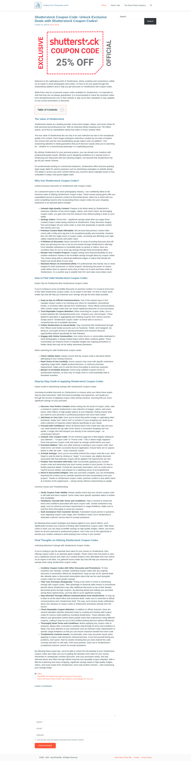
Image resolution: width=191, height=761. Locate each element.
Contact (136, 757)
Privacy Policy (146, 757)
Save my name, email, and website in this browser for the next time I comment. (60, 740)
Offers (104, 5)
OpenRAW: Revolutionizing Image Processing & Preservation (59, 676)
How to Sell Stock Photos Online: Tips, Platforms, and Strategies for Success (65, 679)
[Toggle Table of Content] (60, 110)
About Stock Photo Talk (123, 757)
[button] (151, 5)
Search (123, 16)
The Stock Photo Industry (135, 5)
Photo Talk (115, 5)
